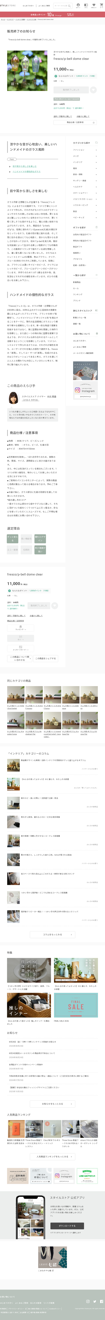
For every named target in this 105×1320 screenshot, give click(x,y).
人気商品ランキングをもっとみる (52, 1156)
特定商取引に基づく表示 (9, 1312)
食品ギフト (77, 247)
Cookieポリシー (55, 1309)
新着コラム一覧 (79, 318)
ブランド (77, 301)
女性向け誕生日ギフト (82, 235)
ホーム (3, 19)
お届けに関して (83, 116)
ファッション (78, 150)
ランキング (77, 294)
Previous (10, 69)
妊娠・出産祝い (79, 265)
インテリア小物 (31, 19)
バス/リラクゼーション (83, 199)
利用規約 (3, 1309)
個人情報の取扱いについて (37, 1309)
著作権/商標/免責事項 (38, 1312)
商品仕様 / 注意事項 (75, 122)
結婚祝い (77, 253)
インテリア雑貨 (20, 19)
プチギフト (77, 259)
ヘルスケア (77, 187)
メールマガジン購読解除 (83, 353)
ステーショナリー (80, 193)
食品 (75, 211)
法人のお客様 (35, 1303)
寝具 (75, 168)
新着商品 (77, 282)
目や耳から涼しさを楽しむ (24, 166)
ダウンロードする (67, 1226)
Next (45, 69)
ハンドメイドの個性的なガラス (26, 171)
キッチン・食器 (79, 181)
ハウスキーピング (80, 205)
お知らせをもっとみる (52, 1104)
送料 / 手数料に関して (63, 116)
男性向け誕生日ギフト (82, 241)
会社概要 (23, 1312)
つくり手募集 (48, 1303)
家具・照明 (77, 174)
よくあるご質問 (44, 6)
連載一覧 (77, 324)
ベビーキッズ (78, 218)
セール (76, 288)
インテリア (10, 19)
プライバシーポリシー (16, 1309)
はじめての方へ (28, 6)
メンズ (76, 156)
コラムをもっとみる (52, 934)
